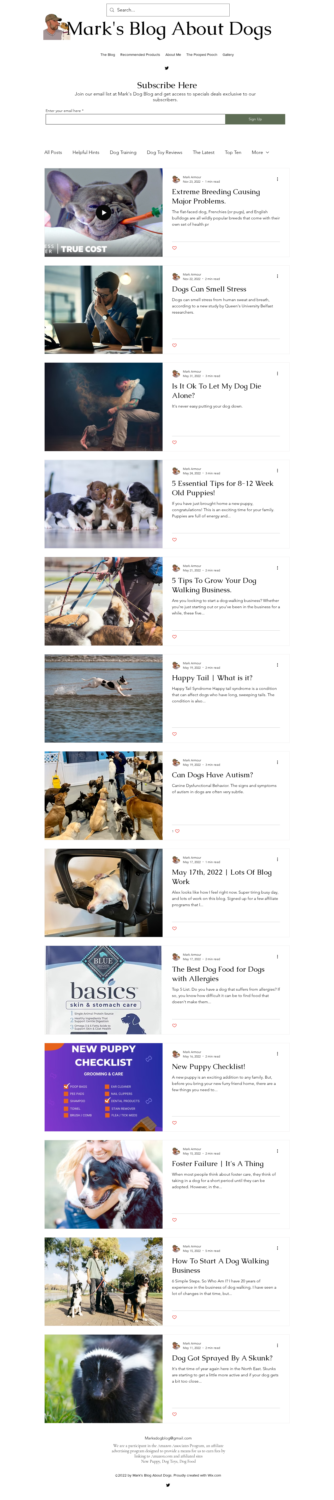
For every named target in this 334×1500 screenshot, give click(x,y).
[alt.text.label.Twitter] (166, 68)
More (257, 152)
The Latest (203, 152)
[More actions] (279, 179)
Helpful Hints (86, 152)
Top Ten (233, 152)
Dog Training (123, 152)
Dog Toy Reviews (164, 152)
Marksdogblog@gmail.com (168, 1438)
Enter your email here (63, 110)
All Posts (53, 152)
